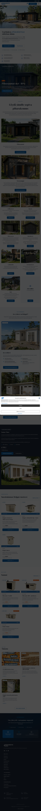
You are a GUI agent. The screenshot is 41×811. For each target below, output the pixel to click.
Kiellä (20, 408)
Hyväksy (20, 405)
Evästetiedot (20, 413)
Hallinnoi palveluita (4, 403)
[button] (39, 398)
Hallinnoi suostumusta (20, 411)
